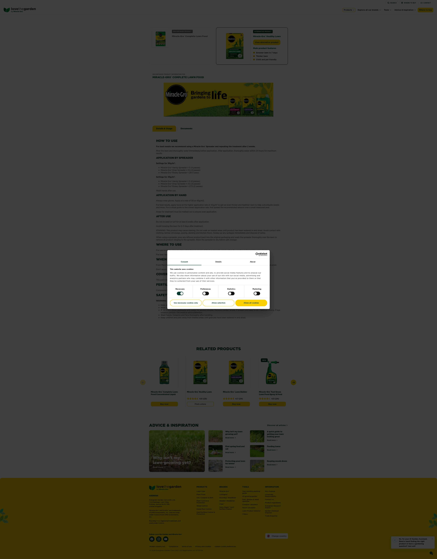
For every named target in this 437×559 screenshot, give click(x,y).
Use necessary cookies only (186, 303)
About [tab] (252, 262)
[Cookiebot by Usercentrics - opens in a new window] (257, 254)
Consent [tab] (184, 262)
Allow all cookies (251, 303)
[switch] (205, 293)
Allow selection (218, 303)
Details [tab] (218, 262)
